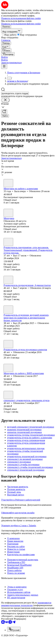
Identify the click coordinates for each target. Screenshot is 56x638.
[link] (6, 50)
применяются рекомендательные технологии (26, 604)
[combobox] (15, 93)
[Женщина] (8, 183)
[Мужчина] (8, 242)
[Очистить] (5, 100)
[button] (4, 57)
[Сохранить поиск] (4, 111)
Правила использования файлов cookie (21, 23)
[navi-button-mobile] (4, 66)
